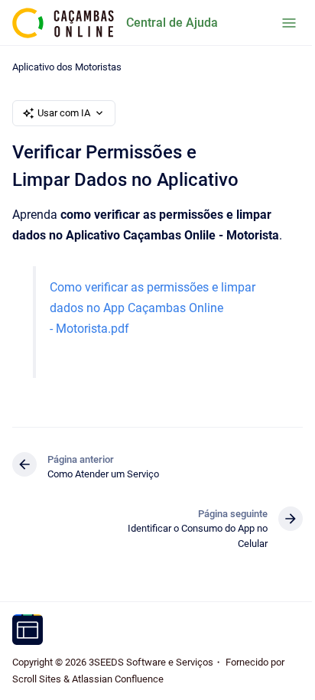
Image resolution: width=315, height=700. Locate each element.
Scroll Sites (36, 679)
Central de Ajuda (172, 22)
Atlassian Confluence (118, 679)
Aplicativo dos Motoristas (67, 67)
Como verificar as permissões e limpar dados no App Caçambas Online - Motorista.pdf (152, 308)
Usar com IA (63, 113)
